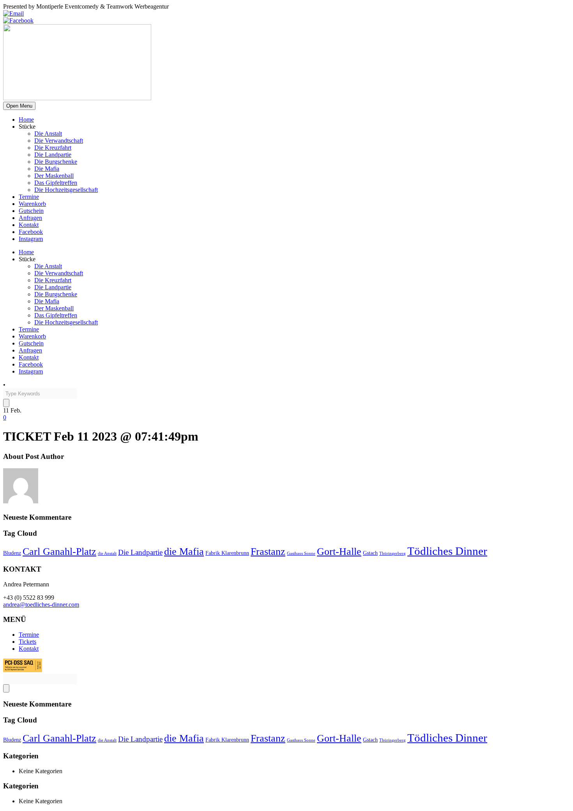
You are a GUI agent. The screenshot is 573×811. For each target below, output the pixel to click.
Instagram (31, 239)
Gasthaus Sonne (301, 553)
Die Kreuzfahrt (52, 147)
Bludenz (12, 553)
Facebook (31, 231)
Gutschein (31, 210)
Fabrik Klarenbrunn (227, 553)
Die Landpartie (52, 154)
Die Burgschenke (55, 161)
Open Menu (19, 106)
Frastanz (268, 551)
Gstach (370, 553)
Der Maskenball (54, 175)
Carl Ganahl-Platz (59, 551)
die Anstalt (107, 553)
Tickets (27, 641)
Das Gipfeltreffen (55, 182)
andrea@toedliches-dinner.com (41, 604)
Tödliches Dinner (447, 551)
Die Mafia (46, 168)
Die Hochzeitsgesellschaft (66, 189)
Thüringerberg (392, 553)
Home (26, 119)
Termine (29, 196)
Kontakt (29, 224)
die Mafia (184, 551)
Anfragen (30, 217)
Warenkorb (32, 203)
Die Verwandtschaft (58, 140)
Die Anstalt (48, 133)
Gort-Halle (339, 551)
